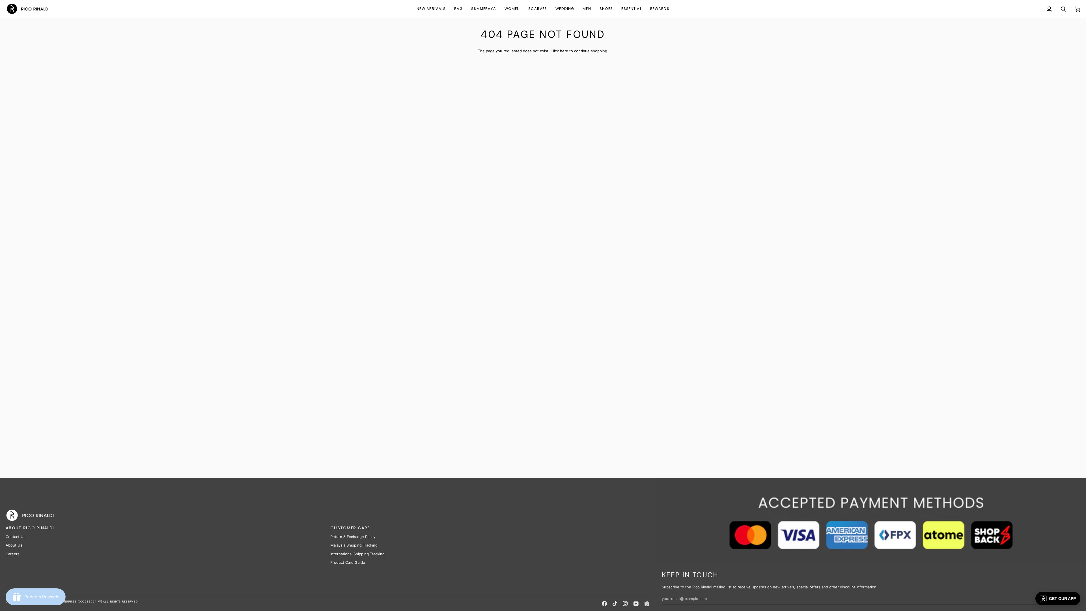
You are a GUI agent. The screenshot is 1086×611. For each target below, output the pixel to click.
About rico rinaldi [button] (30, 528)
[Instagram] (625, 603)
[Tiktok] (615, 603)
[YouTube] (636, 603)
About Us (14, 545)
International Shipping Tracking (357, 554)
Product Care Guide (347, 562)
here (564, 51)
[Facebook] (604, 603)
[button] (458, 9)
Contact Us (15, 536)
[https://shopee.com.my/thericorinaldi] (646, 603)
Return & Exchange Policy (352, 536)
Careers (13, 554)
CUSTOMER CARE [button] (350, 528)
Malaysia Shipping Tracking (354, 545)
